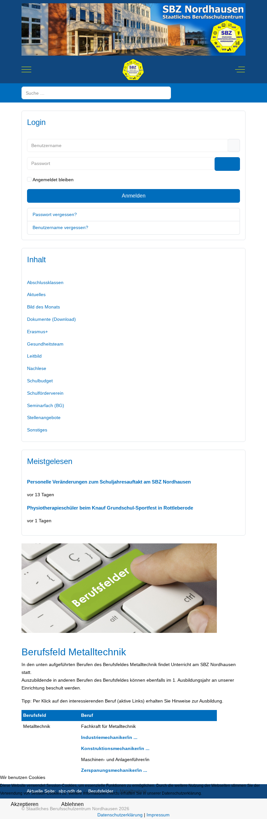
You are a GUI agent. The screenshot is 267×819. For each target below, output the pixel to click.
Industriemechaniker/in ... (109, 737)
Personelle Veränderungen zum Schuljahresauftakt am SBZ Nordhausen (109, 482)
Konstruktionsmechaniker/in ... (115, 748)
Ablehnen (72, 804)
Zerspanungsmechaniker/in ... (114, 770)
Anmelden (134, 195)
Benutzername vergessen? (60, 227)
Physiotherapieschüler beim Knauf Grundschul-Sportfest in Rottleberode (110, 508)
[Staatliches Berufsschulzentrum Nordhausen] (133, 69)
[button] (133, 393)
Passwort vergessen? (55, 214)
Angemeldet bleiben (53, 179)
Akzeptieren (24, 804)
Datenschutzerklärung (120, 814)
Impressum (158, 814)
